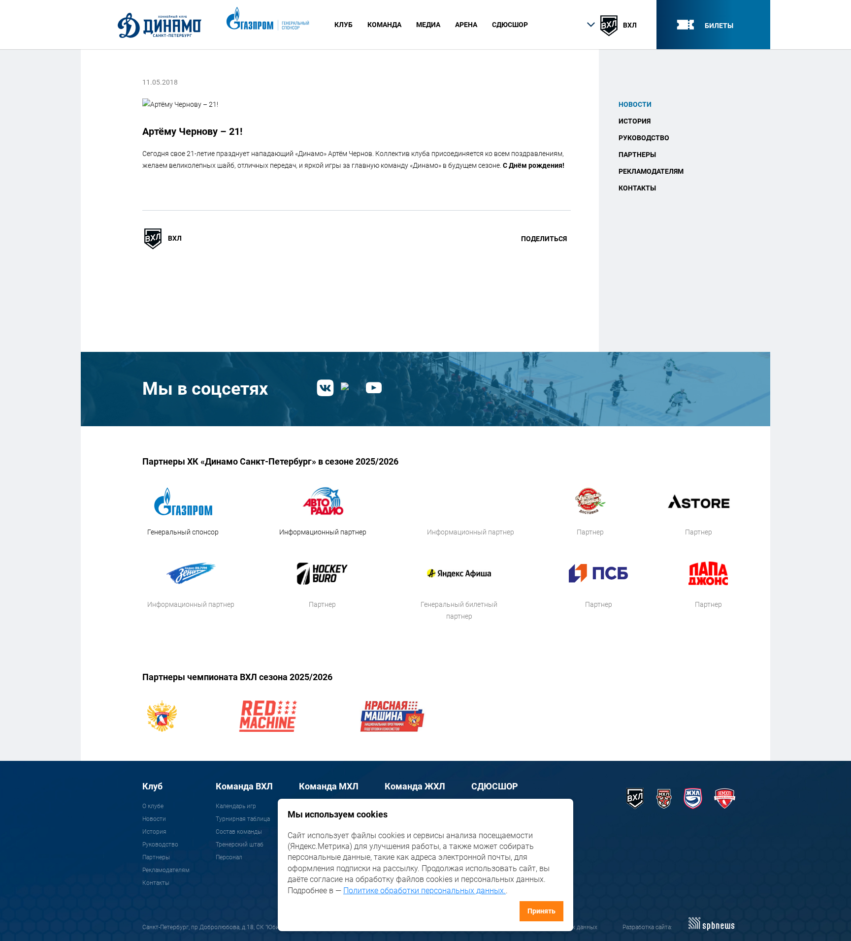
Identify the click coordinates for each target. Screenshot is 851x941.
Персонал (229, 857)
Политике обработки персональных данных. (424, 890)
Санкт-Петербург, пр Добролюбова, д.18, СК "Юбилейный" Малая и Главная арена (254, 927)
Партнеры (637, 154)
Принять (541, 911)
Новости (635, 104)
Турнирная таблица (243, 819)
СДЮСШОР (510, 25)
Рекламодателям (651, 171)
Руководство (644, 138)
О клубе (153, 806)
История (635, 121)
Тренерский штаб (239, 844)
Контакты (637, 188)
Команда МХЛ (329, 786)
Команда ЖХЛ (415, 786)
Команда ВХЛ (244, 786)
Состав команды (239, 831)
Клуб (152, 786)
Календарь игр (236, 806)
